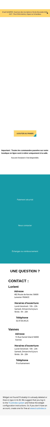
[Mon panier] (42, 4)
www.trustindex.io (38, 408)
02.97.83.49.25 (22, 320)
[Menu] (47, 5)
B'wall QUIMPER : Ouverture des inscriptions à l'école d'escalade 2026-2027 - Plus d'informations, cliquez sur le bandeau (25, 13)
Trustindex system (16, 403)
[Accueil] (21, 4)
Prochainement (23, 363)
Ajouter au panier (25, 133)
